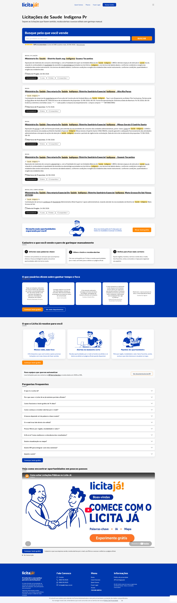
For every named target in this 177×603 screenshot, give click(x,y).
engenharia (50, 98)
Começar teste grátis (32, 309)
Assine (93, 587)
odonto (53, 164)
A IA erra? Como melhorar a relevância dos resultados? (45, 435)
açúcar (37, 129)
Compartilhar (63, 78)
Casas (126, 129)
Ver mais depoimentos (54, 309)
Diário (43, 111)
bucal (147, 164)
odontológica (68, 65)
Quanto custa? (29, 454)
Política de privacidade (121, 577)
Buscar (142, 38)
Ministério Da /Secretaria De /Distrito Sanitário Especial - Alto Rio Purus (78, 91)
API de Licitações (54, 375)
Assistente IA (32, 78)
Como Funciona (95, 580)
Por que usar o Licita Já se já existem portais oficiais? (45, 397)
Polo (28, 100)
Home (93, 577)
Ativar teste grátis (142, 230)
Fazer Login (94, 585)
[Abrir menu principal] (153, 4)
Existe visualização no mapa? (35, 441)
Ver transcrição (29, 555)
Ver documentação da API (142, 374)
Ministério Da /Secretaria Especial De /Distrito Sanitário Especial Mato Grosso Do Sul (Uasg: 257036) (88, 193)
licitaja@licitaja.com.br (65, 585)
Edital (51, 78)
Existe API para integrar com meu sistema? (40, 448)
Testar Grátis (109, 5)
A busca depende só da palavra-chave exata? (41, 416)
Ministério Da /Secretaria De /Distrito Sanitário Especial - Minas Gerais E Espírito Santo (86, 124)
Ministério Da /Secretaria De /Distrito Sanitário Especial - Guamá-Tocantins (80, 157)
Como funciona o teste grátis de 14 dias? (40, 403)
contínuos (46, 202)
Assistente (57, 202)
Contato (61, 577)
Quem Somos (95, 582)
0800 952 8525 (63, 580)
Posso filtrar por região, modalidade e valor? (42, 429)
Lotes (43, 78)
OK (122, 600)
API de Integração (119, 580)
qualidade (48, 65)
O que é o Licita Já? (31, 391)
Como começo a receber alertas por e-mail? (41, 410)
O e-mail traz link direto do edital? (37, 422)
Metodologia (81, 44)
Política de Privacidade (111, 600)
